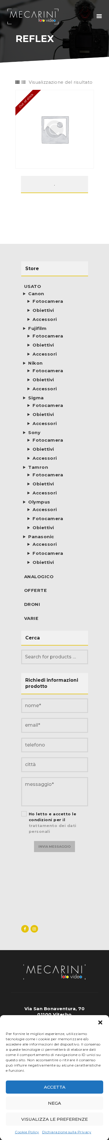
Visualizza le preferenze (54, 1119)
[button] (100, 1022)
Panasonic (41, 536)
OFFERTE (35, 590)
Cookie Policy (27, 1132)
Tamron (38, 467)
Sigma (36, 398)
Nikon (35, 363)
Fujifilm (37, 328)
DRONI (32, 604)
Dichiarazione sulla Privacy (67, 1132)
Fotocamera (48, 301)
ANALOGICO (39, 576)
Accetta (54, 1087)
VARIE (31, 618)
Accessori (45, 319)
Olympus (39, 502)
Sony (34, 432)
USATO (32, 286)
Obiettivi (43, 310)
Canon (36, 293)
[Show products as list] (24, 82)
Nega (54, 1103)
